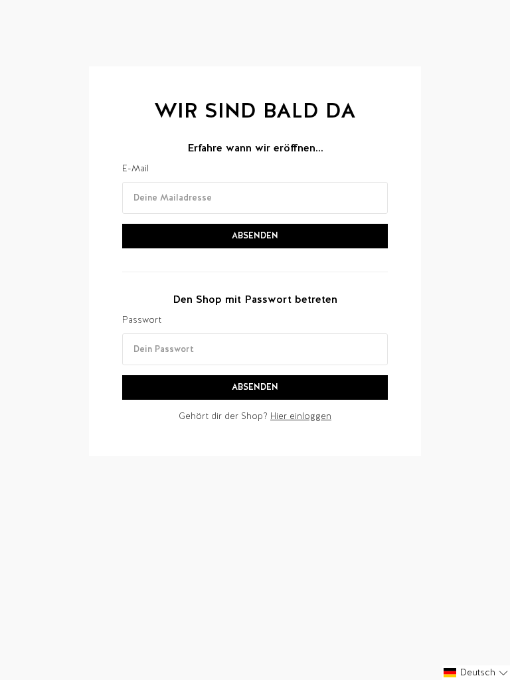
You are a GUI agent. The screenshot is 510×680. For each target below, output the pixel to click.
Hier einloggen (300, 416)
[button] (476, 672)
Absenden (255, 235)
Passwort (141, 319)
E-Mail (135, 168)
